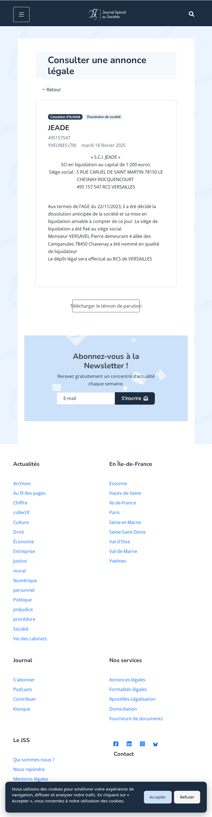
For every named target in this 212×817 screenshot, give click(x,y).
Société (20, 629)
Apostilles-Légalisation (132, 699)
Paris (114, 512)
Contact (124, 754)
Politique (22, 600)
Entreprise (24, 551)
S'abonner (24, 680)
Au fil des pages (29, 493)
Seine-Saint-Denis (127, 532)
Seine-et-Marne (125, 522)
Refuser (187, 797)
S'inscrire (131, 398)
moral (19, 571)
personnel (24, 590)
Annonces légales (127, 680)
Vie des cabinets (30, 639)
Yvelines (117, 561)
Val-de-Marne (123, 551)
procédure (24, 619)
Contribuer (24, 699)
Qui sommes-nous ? (33, 760)
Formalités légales (128, 689)
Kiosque (21, 709)
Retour (54, 90)
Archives (22, 483)
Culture (21, 522)
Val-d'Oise (119, 542)
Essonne (118, 483)
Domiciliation (123, 709)
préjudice (23, 609)
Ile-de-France (122, 503)
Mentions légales (30, 779)
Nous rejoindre (29, 769)
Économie (23, 542)
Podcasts (22, 689)
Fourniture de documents (136, 719)
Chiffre (20, 503)
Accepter (158, 797)
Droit (18, 532)
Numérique (25, 580)
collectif (21, 512)
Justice (20, 561)
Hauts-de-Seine (125, 493)
